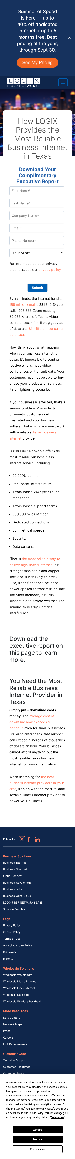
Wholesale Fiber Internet (19, 988)
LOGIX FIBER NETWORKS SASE (23, 902)
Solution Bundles (14, 909)
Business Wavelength (17, 882)
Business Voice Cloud (17, 895)
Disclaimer (9, 952)
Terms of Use (12, 938)
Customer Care (14, 1054)
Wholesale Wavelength (17, 974)
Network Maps (12, 1024)
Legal (7, 919)
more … (8, 958)
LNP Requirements (15, 1044)
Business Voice (13, 889)
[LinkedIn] (35, 837)
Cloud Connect (12, 876)
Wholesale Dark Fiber (17, 994)
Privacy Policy (12, 925)
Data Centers (11, 1017)
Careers (8, 1037)
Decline (37, 1139)
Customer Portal (13, 1073)
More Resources (15, 1011)
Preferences (37, 1149)
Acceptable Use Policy (17, 945)
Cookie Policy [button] (35, 1113)
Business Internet (14, 862)
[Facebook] (27, 837)
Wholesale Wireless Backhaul (22, 1001)
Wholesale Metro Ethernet (20, 981)
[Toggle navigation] (63, 82)
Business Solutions (17, 856)
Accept (37, 1129)
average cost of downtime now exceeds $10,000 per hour (35, 722)
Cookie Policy (11, 932)
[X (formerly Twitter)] (19, 836)
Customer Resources (16, 1066)
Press (6, 1031)
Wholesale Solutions (18, 968)
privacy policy (50, 270)
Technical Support (14, 1060)
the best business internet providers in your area (36, 783)
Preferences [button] (57, 1117)
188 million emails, (23, 304)
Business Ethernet (15, 869)
